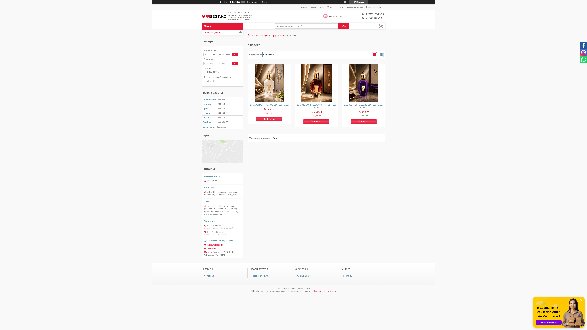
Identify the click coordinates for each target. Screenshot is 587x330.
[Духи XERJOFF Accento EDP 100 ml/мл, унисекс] (363, 83)
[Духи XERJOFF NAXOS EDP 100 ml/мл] (269, 83)
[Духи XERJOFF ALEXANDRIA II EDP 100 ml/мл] (316, 83)
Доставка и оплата (355, 7)
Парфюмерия (277, 35)
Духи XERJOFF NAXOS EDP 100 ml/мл (269, 105)
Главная (303, 7)
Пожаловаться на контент (324, 291)
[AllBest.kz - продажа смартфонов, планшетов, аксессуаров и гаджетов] (214, 16)
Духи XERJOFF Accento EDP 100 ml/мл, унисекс (363, 106)
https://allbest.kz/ (215, 245)
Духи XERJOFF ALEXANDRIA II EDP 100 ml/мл (316, 106)
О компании (303, 276)
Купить (271, 119)
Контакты (339, 7)
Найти (343, 26)
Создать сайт (252, 2)
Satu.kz (307, 288)
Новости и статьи (373, 7)
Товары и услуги (317, 7)
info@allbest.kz (214, 248)
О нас (329, 7)
